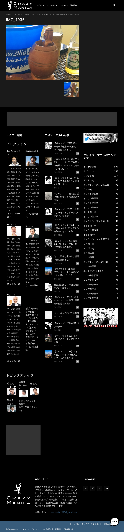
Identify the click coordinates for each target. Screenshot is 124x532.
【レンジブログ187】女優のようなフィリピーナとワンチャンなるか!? (66, 212)
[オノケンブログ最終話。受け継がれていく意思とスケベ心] (48, 196)
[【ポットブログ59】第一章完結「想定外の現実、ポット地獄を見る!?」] (48, 145)
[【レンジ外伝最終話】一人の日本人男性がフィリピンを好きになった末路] (48, 227)
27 (78, 361)
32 (78, 307)
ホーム (8, 14)
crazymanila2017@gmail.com (63, 512)
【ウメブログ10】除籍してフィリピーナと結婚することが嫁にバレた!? (66, 272)
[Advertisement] (62, 119)
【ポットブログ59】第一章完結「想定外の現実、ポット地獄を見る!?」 (66, 146)
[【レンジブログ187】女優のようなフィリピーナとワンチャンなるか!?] (48, 211)
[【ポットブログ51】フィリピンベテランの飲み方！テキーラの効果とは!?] (48, 354)
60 (78, 153)
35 (78, 263)
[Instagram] (92, 488)
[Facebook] (85, 488)
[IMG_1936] (42, 79)
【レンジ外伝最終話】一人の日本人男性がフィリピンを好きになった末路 (66, 228)
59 (78, 172)
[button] (114, 5)
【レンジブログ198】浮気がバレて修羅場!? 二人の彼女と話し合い (66, 181)
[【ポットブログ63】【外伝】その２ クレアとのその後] (48, 338)
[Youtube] (106, 488)
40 (78, 235)
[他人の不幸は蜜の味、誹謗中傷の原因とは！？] (48, 258)
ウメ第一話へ (32, 285)
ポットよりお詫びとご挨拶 (66, 313)
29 (78, 330)
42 (78, 188)
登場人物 (73, 5)
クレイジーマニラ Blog (56, 5)
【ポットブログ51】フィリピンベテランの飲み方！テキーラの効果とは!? (66, 354)
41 (78, 204)
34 (78, 279)
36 (78, 251)
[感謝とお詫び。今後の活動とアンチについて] (48, 287)
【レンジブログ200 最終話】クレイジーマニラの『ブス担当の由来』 (65, 243)
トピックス (40, 5)
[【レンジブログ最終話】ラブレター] (48, 325)
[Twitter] (99, 488)
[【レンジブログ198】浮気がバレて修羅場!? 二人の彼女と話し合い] (48, 180)
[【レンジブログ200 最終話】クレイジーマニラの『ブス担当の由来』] (48, 243)
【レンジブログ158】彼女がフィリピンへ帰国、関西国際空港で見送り (66, 300)
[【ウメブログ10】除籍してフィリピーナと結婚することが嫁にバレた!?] (48, 271)
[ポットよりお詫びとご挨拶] (48, 315)
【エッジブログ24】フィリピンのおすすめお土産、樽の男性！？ (40, 14)
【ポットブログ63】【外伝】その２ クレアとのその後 (66, 339)
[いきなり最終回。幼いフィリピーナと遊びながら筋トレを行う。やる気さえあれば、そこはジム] (48, 161)
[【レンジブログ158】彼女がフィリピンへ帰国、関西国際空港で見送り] (48, 299)
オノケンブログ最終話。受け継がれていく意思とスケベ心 (66, 196)
